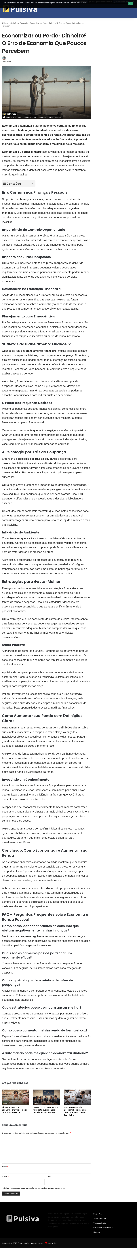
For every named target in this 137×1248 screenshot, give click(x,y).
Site (49, 1177)
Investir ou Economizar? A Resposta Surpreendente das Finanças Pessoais (45, 1110)
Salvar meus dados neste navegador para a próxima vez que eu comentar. (35, 1188)
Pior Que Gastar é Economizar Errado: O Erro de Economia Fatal (14, 1110)
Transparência (99, 1223)
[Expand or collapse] (32, 183)
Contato (96, 1232)
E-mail (5, 1177)
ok (130, 3)
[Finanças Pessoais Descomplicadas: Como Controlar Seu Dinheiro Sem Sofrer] (77, 1097)
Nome (5, 1167)
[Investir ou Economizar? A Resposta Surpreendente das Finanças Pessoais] (46, 1097)
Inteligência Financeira (19, 23)
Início (6, 23)
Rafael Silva (6, 62)
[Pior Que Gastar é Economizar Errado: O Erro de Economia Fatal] (15, 1097)
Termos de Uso (99, 1218)
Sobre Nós (97, 1214)
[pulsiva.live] (20, 9)
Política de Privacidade (103, 1227)
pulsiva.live (52, 1243)
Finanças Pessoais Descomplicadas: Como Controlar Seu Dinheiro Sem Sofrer (76, 1111)
